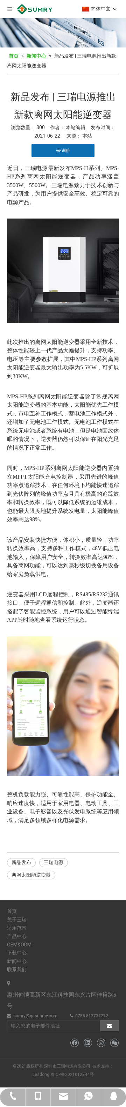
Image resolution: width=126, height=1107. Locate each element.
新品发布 (21, 862)
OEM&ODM (19, 944)
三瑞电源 (53, 862)
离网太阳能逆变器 (31, 875)
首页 (12, 911)
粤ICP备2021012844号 (72, 1074)
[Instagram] (101, 1043)
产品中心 (17, 936)
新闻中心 (17, 961)
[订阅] (109, 1025)
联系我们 (17, 969)
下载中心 (17, 952)
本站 (87, 136)
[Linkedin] (87, 1043)
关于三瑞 (17, 919)
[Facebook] (74, 1043)
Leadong (41, 1074)
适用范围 (17, 928)
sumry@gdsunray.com (35, 1015)
